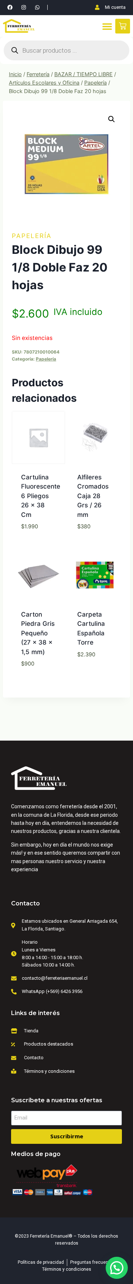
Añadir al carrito (38, 539)
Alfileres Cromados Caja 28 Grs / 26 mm (93, 495)
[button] (107, 26)
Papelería (32, 236)
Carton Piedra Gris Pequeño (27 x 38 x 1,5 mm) (38, 633)
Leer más (94, 544)
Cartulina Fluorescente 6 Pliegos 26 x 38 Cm (40, 495)
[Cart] (122, 26)
